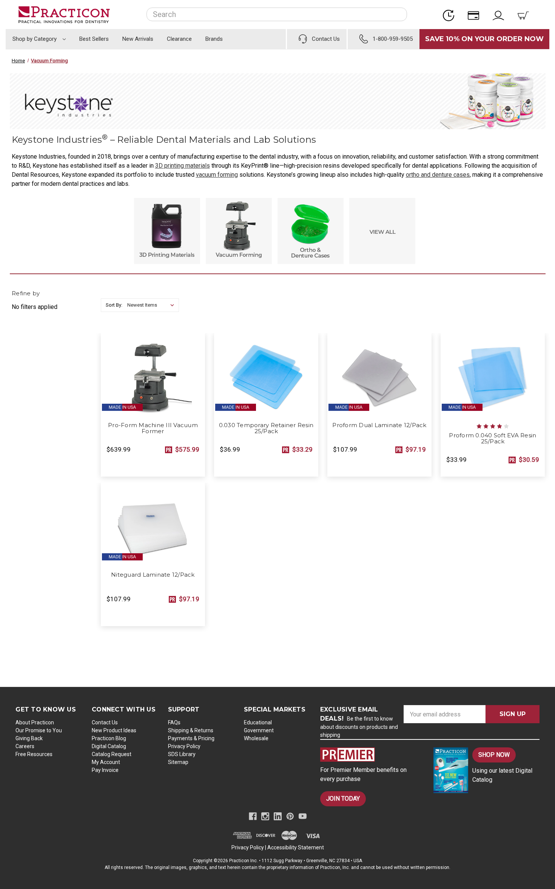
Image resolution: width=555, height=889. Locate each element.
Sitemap (178, 762)
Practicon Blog (109, 738)
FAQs (174, 722)
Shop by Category (35, 38)
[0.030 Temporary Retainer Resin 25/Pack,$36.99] (266, 375)
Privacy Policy (184, 746)
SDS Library (182, 754)
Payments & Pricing (191, 738)
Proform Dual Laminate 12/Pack (379, 425)
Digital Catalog (109, 746)
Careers (24, 746)
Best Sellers (94, 38)
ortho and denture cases (438, 174)
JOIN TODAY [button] (343, 798)
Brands (214, 38)
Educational (258, 722)
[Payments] (475, 14)
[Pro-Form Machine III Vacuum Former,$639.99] (153, 375)
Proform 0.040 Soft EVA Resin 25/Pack (492, 438)
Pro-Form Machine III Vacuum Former (153, 428)
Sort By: (114, 305)
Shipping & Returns (190, 730)
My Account (106, 762)
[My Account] (500, 14)
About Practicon (34, 722)
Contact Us (105, 722)
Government (259, 730)
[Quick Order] (450, 14)
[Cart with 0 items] (525, 14)
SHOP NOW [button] (494, 754)
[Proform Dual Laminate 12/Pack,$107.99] (379, 375)
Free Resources (33, 754)
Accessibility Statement (295, 847)
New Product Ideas (114, 730)
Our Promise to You (38, 730)
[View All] (382, 231)
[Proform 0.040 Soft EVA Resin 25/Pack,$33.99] (493, 375)
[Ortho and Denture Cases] (311, 231)
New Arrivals (137, 38)
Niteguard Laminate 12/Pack (153, 575)
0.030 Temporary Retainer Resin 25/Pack (266, 428)
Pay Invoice (105, 770)
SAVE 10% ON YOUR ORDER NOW (484, 39)
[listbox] (152, 305)
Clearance (179, 38)
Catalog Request (111, 754)
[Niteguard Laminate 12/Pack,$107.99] (153, 525)
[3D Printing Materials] (167, 231)
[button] (370, 754)
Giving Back (29, 738)
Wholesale (256, 738)
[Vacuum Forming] (239, 231)
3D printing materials (182, 165)
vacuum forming (217, 174)
